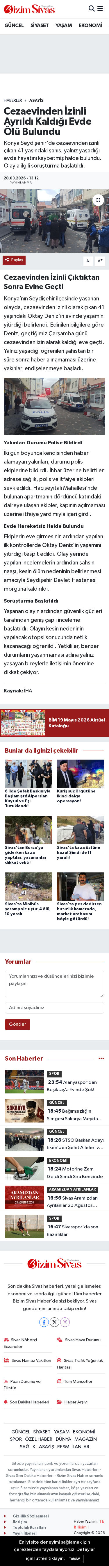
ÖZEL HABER (38, 1439)
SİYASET (40, 25)
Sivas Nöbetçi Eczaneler (20, 1343)
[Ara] (92, 9)
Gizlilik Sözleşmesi (30, 1516)
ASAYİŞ (36, 101)
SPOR (54, 1074)
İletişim (19, 1522)
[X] (54, 1322)
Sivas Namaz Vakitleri (31, 1360)
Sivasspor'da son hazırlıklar (72, 1230)
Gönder (17, 1024)
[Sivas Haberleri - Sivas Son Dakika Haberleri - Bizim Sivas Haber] (29, 9)
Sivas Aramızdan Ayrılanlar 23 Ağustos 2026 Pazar (72, 1202)
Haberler (13, 101)
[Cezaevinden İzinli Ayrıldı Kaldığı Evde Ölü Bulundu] (54, 221)
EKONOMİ (90, 25)
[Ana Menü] (100, 9)
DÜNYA (63, 1439)
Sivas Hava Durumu (83, 1340)
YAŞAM (64, 25)
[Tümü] (101, 1058)
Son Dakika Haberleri (29, 1402)
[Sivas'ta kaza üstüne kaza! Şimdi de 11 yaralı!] (80, 829)
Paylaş (17, 260)
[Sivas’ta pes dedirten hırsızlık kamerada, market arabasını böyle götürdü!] (80, 886)
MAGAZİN (85, 1439)
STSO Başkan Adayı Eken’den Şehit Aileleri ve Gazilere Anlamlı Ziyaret (75, 1145)
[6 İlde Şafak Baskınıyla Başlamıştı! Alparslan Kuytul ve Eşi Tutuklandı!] (28, 773)
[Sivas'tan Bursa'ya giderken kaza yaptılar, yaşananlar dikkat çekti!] (28, 829)
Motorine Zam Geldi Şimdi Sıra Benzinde (75, 1172)
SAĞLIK (27, 1446)
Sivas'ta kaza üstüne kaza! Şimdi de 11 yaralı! (78, 853)
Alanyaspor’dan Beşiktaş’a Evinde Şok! (72, 1086)
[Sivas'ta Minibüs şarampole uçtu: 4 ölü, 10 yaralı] (28, 886)
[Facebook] (44, 1322)
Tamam (74, 1558)
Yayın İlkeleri (24, 1533)
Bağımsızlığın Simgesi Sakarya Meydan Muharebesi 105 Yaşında (74, 1116)
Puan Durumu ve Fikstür (22, 1384)
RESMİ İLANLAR (73, 1446)
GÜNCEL (14, 25)
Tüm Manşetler (78, 1381)
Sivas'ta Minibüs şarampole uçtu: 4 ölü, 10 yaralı (28, 909)
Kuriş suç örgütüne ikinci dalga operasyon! (76, 796)
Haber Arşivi (76, 1402)
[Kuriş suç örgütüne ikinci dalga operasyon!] (80, 773)
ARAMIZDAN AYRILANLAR (72, 1189)
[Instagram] (65, 1322)
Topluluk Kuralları (29, 1528)
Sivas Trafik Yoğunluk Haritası (80, 1363)
